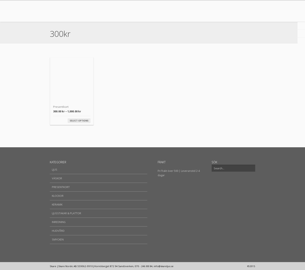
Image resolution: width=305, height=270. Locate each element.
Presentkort (61, 107)
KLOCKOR (57, 196)
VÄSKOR (57, 178)
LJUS (54, 169)
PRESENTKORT (61, 187)
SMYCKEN (58, 239)
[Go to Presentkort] (72, 79)
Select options (79, 120)
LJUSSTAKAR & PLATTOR (66, 213)
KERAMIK (57, 204)
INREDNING (59, 222)
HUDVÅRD (58, 231)
